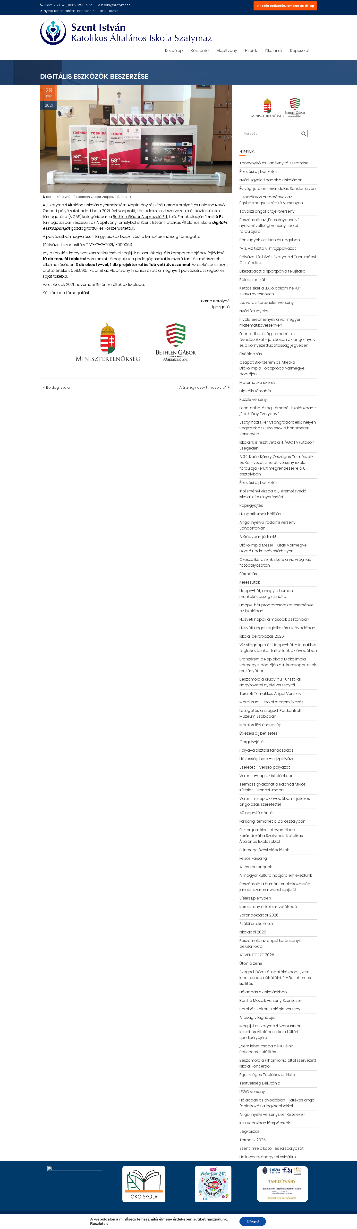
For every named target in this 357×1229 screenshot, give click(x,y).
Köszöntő (200, 50)
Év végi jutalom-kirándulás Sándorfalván (277, 188)
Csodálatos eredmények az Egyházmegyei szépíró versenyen (271, 200)
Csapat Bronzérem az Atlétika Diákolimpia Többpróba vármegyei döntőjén (272, 368)
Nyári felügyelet (254, 311)
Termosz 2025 (252, 1140)
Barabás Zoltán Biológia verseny (269, 1009)
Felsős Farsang (253, 858)
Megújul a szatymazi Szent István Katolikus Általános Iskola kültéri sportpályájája (270, 1031)
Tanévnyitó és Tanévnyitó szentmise (273, 163)
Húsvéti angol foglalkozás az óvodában (277, 628)
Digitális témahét (255, 391)
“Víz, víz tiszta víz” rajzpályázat (267, 248)
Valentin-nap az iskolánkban (266, 776)
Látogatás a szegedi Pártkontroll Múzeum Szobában (270, 713)
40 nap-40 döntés (256, 813)
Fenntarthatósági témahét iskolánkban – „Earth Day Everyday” (278, 411)
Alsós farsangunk (255, 867)
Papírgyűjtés (251, 505)
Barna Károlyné (58, 196)
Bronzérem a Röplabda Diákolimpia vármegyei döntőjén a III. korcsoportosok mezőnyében (277, 665)
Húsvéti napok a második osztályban (274, 619)
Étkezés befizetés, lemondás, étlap (285, 5)
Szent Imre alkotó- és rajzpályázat (271, 1148)
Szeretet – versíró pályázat (264, 767)
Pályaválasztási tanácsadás (266, 750)
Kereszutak (249, 582)
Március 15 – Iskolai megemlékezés (271, 702)
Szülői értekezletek (256, 923)
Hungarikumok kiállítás (260, 514)
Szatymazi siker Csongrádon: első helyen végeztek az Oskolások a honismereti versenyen (277, 428)
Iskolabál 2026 (252, 932)
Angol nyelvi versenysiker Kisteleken (272, 1114)
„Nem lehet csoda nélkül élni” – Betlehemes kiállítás (267, 1049)
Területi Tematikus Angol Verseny (270, 693)
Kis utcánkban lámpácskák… (265, 1123)
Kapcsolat (300, 50)
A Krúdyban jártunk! (257, 536)
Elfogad (253, 1221)
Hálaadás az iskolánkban (263, 992)
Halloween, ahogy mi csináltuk (267, 1157)
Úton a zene (250, 963)
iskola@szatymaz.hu (116, 5)
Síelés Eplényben (255, 898)
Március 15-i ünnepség (260, 725)
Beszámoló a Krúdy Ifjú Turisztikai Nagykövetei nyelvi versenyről (270, 682)
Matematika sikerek (257, 382)
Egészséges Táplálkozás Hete (267, 1074)
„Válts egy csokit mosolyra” (202, 387)
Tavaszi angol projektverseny (267, 211)
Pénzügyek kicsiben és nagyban (269, 240)
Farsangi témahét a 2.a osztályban (272, 821)
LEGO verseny (252, 1091)
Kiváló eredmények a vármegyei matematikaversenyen (269, 322)
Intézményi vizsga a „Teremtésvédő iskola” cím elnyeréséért (272, 494)
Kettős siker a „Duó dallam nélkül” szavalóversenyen (270, 291)
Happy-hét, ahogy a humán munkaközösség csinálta (266, 593)
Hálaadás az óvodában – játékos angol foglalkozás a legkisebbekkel (277, 1103)
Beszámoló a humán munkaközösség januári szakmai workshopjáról (274, 886)
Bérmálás (248, 574)
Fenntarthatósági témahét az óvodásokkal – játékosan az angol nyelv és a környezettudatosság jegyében (277, 339)
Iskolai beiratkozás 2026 (261, 636)
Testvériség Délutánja (259, 1083)
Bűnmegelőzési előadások (264, 850)
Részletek (99, 1223)
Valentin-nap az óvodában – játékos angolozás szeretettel (274, 801)
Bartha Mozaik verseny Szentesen (270, 1000)
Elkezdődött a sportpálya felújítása (272, 271)
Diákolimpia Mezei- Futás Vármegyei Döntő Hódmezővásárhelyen (273, 548)
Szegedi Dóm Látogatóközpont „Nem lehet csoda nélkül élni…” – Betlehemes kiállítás (275, 977)
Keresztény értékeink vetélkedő (268, 906)
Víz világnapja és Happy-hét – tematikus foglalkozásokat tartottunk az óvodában (278, 647)
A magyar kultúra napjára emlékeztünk (275, 875)
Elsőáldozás (250, 354)
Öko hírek (273, 50)
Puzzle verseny (253, 399)
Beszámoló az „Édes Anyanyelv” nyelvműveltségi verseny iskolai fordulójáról (269, 225)
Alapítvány (227, 50)
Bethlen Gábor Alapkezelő (98, 196)
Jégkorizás (249, 1131)
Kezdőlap (174, 50)
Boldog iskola (58, 387)
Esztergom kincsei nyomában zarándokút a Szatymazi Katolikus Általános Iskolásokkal (271, 835)
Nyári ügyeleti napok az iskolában (271, 180)
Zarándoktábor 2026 (259, 915)
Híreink (251, 50)
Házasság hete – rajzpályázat (267, 759)
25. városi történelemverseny (266, 302)
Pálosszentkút (252, 279)
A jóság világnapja (257, 1017)
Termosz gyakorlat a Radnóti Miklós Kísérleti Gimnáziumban (272, 787)
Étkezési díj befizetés (258, 171)
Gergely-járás (252, 742)
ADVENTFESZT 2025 (256, 955)
